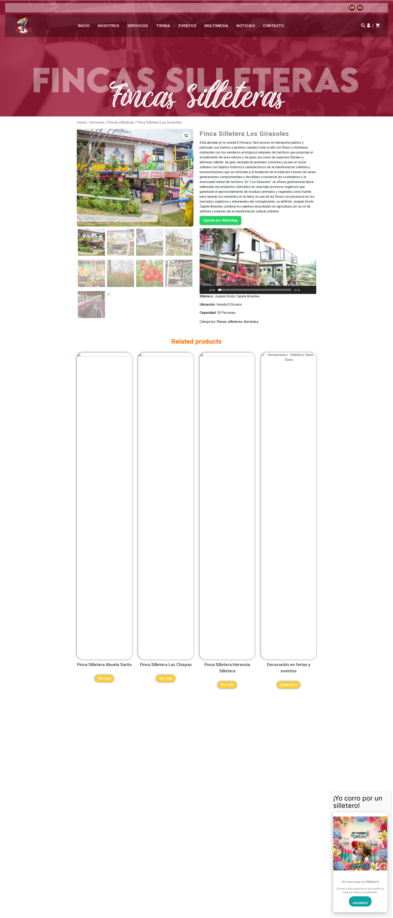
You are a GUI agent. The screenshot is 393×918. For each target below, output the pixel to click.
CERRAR (384, 796)
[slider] (254, 290)
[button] (258, 261)
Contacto (273, 25)
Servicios (137, 25)
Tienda (163, 25)
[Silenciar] (304, 290)
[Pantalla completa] (311, 290)
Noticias (245, 25)
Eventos (187, 25)
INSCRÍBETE (360, 902)
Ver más (104, 678)
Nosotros (108, 25)
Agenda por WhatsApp (220, 220)
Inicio (84, 25)
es (360, 8)
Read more (288, 685)
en (352, 8)
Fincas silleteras (121, 122)
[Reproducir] (205, 290)
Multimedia (216, 25)
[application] (258, 261)
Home (81, 122)
